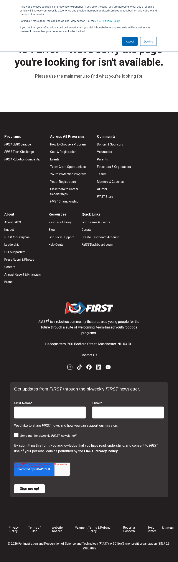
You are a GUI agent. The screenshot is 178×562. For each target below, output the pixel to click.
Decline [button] (148, 41)
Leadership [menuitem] (12, 244)
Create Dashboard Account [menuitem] (100, 237)
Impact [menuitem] (9, 229)
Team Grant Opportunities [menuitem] (68, 166)
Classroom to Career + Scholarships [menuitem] (65, 191)
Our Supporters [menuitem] (14, 252)
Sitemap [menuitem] (168, 527)
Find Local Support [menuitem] (61, 237)
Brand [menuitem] (8, 282)
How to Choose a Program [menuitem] (68, 144)
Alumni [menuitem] (102, 189)
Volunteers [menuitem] (104, 152)
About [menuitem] (12, 222)
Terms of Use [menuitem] (34, 529)
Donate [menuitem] (87, 229)
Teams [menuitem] (102, 174)
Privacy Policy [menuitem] (14, 529)
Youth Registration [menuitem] (63, 181)
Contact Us (89, 355)
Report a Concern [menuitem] (129, 529)
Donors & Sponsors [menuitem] (110, 144)
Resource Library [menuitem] (60, 222)
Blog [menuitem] (52, 229)
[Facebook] (89, 367)
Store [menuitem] (105, 196)
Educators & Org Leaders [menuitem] (114, 166)
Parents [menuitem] (102, 159)
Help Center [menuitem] (57, 244)
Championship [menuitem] (64, 201)
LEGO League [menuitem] (17, 144)
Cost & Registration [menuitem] (63, 152)
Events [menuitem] (54, 159)
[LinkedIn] (98, 367)
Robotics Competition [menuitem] (23, 159)
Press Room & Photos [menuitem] (19, 259)
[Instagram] (70, 367)
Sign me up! (29, 489)
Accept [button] (130, 41)
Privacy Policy (107, 21)
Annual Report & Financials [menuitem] (22, 274)
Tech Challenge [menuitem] (19, 152)
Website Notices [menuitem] (57, 529)
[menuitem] (22, 237)
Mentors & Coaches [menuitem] (110, 181)
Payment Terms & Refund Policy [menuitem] (92, 529)
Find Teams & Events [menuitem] (96, 222)
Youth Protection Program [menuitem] (68, 174)
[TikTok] (79, 367)
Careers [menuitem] (9, 267)
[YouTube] (108, 367)
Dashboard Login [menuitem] (97, 244)
